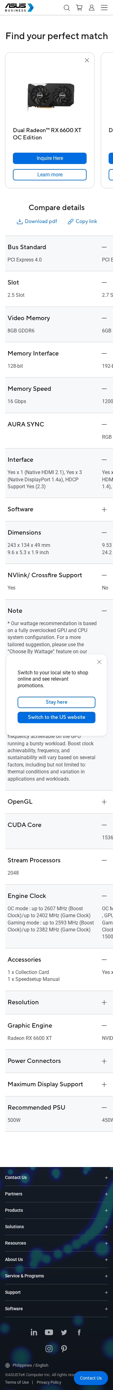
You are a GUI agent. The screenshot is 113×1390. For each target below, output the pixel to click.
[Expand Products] (106, 1210)
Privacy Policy (49, 1382)
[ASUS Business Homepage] (19, 7)
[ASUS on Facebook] (79, 1333)
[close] (99, 661)
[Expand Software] (106, 1309)
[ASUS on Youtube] (49, 1333)
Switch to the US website (56, 717)
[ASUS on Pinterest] (64, 1349)
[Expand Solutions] (106, 1227)
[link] (50, 174)
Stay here (56, 702)
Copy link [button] (86, 221)
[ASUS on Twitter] (64, 1333)
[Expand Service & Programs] (106, 1276)
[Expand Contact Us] (106, 1178)
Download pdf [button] (41, 221)
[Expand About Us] (106, 1260)
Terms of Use (17, 1382)
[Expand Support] (106, 1292)
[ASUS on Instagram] (49, 1349)
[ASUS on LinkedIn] (34, 1333)
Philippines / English (30, 1365)
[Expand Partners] (106, 1194)
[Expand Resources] (106, 1243)
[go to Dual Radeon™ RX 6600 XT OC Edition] (50, 94)
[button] (66, 7)
